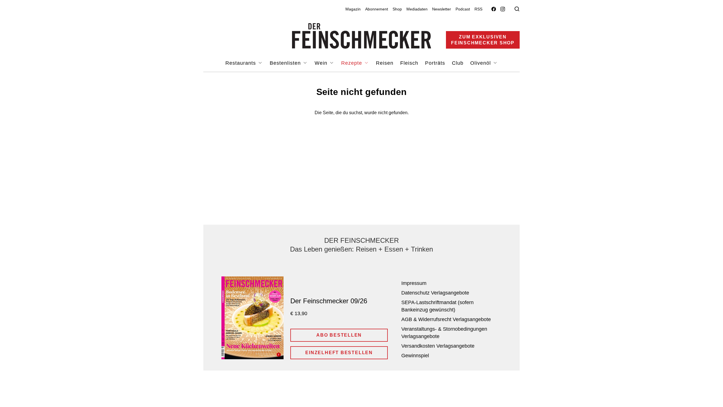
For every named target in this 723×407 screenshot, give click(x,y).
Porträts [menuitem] (435, 63)
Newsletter (441, 9)
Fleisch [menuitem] (409, 63)
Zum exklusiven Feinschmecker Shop (483, 39)
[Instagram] (502, 9)
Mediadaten (417, 9)
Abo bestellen (339, 335)
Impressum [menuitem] (413, 283)
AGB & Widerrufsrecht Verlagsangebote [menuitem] (446, 319)
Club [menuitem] (457, 63)
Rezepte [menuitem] (352, 63)
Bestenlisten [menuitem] (286, 63)
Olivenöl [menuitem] (481, 63)
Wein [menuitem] (322, 63)
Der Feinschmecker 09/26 (328, 301)
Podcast (463, 9)
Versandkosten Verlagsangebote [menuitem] (437, 346)
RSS (478, 9)
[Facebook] (493, 9)
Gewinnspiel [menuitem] (415, 355)
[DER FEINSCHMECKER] (361, 36)
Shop (397, 9)
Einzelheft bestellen (339, 352)
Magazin (353, 9)
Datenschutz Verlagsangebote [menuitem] (435, 293)
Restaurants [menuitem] (241, 63)
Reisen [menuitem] (384, 63)
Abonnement (376, 9)
